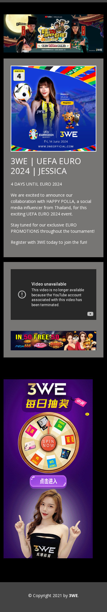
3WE (73, 595)
